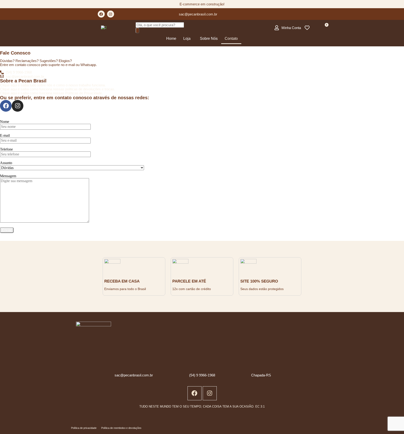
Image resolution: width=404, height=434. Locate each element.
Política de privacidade (84, 428)
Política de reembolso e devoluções (121, 428)
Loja (187, 38)
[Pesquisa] (137, 30)
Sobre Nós (209, 38)
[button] (188, 38)
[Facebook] (101, 14)
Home (171, 38)
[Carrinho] (324, 28)
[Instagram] (110, 14)
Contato (231, 38)
